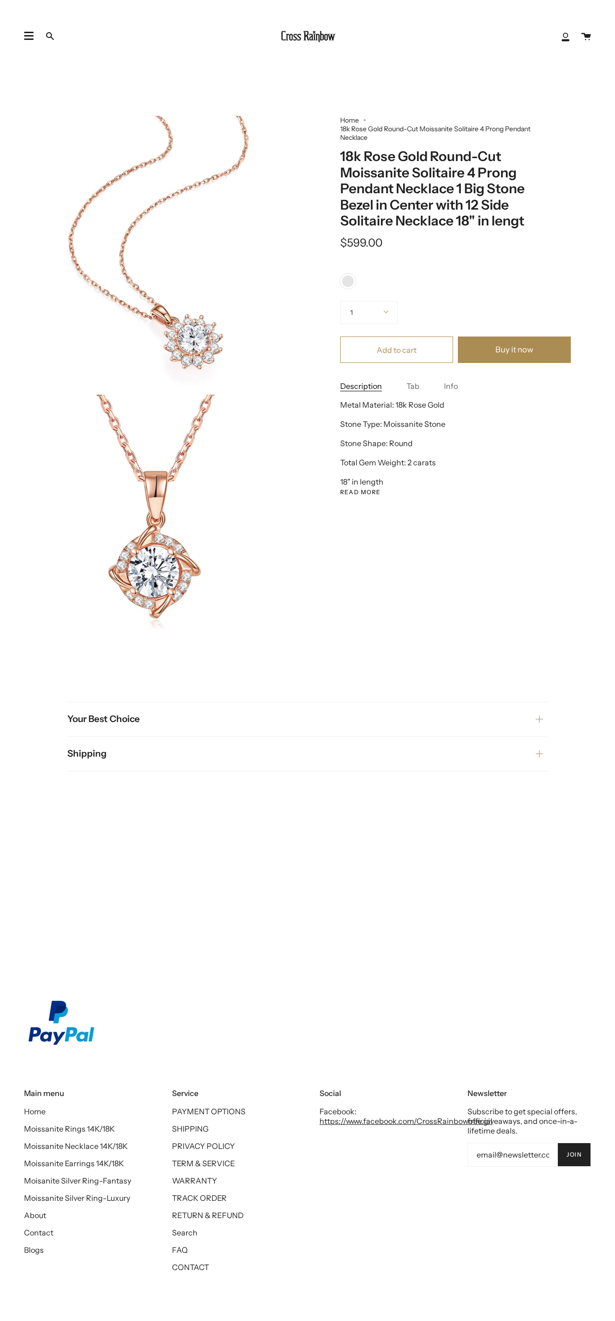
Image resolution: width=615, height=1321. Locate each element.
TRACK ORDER (199, 1198)
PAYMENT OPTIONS (209, 1111)
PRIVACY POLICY (203, 1146)
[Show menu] (29, 36)
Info (451, 386)
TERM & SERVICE (203, 1163)
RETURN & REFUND (208, 1215)
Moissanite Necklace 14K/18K (76, 1146)
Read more (360, 492)
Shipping (87, 753)
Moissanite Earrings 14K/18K (74, 1163)
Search (184, 1232)
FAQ (180, 1250)
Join (574, 1154)
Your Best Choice (103, 718)
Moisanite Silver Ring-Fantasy (77, 1180)
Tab (412, 386)
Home (349, 120)
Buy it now (514, 349)
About (35, 1215)
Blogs (34, 1250)
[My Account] (565, 36)
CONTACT (190, 1267)
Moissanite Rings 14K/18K (69, 1129)
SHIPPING (190, 1129)
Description (361, 386)
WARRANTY (194, 1180)
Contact (38, 1232)
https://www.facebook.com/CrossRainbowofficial (406, 1121)
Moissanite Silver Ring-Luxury (77, 1198)
